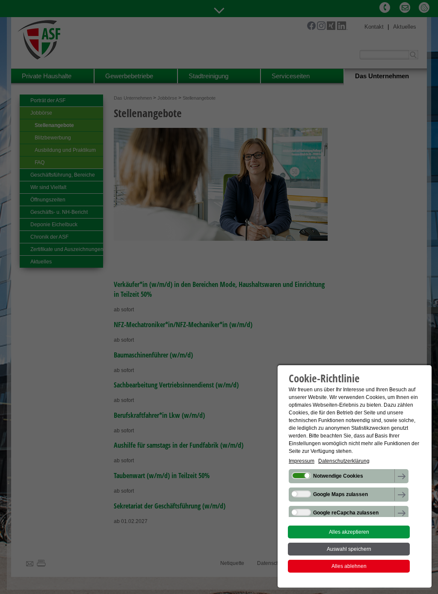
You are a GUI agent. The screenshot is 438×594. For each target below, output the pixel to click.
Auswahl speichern (349, 549)
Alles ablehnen (349, 566)
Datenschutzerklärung (344, 461)
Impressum (301, 461)
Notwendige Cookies (338, 476)
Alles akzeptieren (349, 532)
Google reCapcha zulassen (346, 513)
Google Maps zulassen (340, 494)
